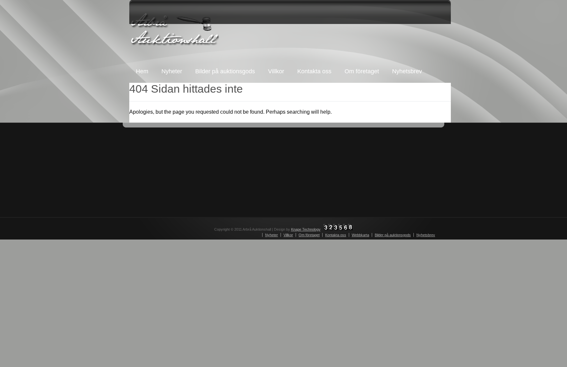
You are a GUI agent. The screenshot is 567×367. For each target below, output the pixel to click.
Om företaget (362, 71)
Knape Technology (306, 229)
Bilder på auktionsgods (225, 71)
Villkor (276, 71)
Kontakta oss (314, 71)
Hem (142, 71)
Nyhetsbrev (407, 71)
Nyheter (171, 71)
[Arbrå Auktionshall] (174, 29)
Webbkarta (360, 235)
